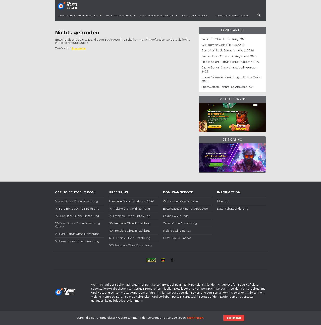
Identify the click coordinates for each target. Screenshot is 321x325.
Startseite (78, 48)
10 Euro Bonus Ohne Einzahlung (77, 208)
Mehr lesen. (195, 317)
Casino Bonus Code (194, 15)
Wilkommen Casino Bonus (180, 201)
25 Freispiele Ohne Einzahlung (129, 216)
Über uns (223, 201)
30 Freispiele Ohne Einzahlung (130, 223)
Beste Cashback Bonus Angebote (185, 208)
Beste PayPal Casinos (177, 238)
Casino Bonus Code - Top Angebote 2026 (228, 56)
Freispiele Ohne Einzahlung (157, 15)
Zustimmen (234, 317)
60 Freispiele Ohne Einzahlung (129, 238)
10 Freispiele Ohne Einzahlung (129, 208)
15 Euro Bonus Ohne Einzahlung (77, 216)
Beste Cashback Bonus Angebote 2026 (227, 50)
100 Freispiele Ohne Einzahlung (130, 245)
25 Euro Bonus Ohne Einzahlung (77, 233)
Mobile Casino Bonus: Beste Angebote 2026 (230, 61)
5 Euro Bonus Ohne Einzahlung (76, 201)
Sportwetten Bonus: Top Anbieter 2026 (227, 87)
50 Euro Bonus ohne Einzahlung (77, 241)
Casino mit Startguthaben (232, 15)
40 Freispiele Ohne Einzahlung (130, 230)
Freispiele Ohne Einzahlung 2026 (223, 39)
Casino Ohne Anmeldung (180, 223)
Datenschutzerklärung (232, 208)
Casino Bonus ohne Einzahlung (78, 15)
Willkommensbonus (119, 15)
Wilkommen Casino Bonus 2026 (222, 44)
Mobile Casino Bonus (177, 230)
